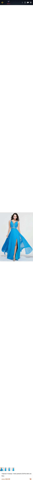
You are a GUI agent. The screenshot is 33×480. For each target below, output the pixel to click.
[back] (2, 2)
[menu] (22, 2)
